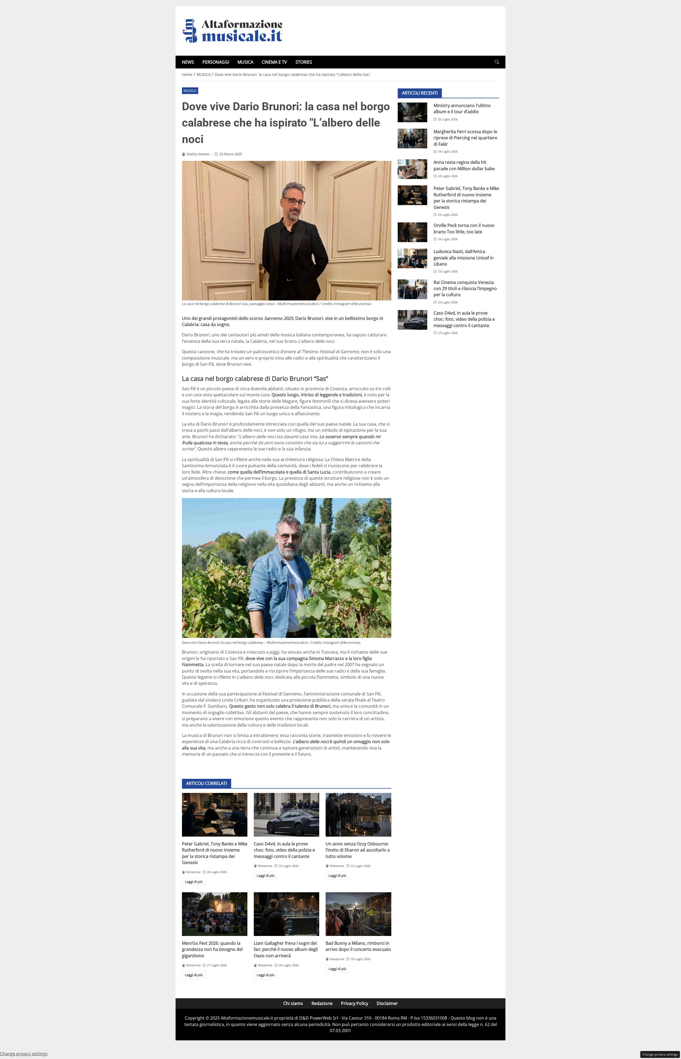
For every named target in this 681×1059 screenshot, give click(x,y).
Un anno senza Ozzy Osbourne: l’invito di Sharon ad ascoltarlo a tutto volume (358, 850)
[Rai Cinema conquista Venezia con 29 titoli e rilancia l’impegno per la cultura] (412, 289)
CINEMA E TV (274, 62)
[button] (497, 62)
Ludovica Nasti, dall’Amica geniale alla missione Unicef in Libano (464, 258)
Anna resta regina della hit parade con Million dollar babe (464, 165)
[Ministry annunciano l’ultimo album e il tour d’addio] (412, 112)
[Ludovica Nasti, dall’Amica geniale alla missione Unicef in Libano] (412, 258)
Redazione (322, 1003)
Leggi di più (194, 881)
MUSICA (245, 62)
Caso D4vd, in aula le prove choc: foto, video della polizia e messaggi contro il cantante (284, 850)
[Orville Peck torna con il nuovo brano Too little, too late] (412, 232)
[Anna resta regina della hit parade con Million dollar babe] (412, 169)
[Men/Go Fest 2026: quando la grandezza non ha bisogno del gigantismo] (214, 914)
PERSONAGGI (215, 62)
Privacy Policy (354, 1003)
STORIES (304, 62)
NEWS (188, 62)
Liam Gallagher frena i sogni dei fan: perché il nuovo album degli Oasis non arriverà (286, 949)
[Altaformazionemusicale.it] (235, 31)
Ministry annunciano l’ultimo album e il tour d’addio (462, 109)
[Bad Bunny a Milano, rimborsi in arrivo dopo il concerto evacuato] (358, 914)
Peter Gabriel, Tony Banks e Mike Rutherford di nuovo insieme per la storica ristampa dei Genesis (214, 853)
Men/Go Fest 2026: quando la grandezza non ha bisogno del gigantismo (212, 949)
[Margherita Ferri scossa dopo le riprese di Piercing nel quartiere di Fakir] (412, 138)
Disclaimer (387, 1003)
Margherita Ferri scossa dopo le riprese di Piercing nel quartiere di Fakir (465, 138)
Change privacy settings (660, 1054)
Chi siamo (293, 1003)
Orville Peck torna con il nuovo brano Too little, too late (464, 228)
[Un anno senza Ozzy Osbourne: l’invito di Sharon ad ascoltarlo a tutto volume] (358, 815)
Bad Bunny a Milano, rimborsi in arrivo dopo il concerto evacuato (358, 946)
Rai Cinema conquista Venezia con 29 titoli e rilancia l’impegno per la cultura (465, 288)
